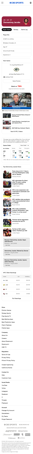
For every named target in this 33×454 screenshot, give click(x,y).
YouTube (4, 385)
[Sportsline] (23, 431)
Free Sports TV (6, 316)
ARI (7, 294)
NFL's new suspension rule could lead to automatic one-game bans (21, 191)
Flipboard (5, 403)
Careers (4, 338)
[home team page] (16, 69)
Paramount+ (5, 344)
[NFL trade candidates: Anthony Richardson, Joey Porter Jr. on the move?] (7, 212)
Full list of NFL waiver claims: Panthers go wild (19, 229)
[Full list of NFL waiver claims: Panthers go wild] (7, 232)
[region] (16, 101)
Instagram (5, 391)
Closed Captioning (7, 365)
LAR (7, 285)
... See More (7, 245)
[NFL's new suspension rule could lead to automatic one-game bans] (7, 193)
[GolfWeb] (21, 438)
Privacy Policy (6, 357)
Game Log (24, 29)
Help (3, 375)
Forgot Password (7, 419)
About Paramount (7, 341)
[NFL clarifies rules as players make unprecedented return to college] (7, 203)
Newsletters (5, 413)
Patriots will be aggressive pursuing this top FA (20, 220)
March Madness (6, 325)
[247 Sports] (11, 431)
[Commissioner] (18, 434)
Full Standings (16, 298)
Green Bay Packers (15, 74)
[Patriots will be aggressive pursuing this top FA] (7, 223)
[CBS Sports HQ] (24, 424)
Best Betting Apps (7, 319)
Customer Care (6, 378)
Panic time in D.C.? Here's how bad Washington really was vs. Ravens (20, 172)
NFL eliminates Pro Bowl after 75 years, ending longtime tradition (20, 182)
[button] (2, 2)
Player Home (7, 29)
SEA (7, 280)
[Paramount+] (7, 434)
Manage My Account (8, 410)
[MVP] (27, 434)
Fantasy (16, 29)
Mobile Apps (6, 328)
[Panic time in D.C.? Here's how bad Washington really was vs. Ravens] (7, 174)
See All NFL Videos (17, 131)
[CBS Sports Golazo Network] (16, 427)
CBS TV (4, 347)
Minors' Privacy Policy (8, 360)
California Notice (7, 368)
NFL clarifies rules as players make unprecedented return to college (21, 201)
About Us (4, 335)
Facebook (5, 394)
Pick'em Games (6, 310)
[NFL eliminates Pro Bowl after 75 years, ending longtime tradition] (7, 184)
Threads (4, 400)
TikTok (4, 388)
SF (6, 289)
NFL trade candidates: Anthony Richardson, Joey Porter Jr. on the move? (20, 210)
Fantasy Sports (6, 313)
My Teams (5, 416)
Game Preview (16, 81)
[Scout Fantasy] (12, 438)
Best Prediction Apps (8, 322)
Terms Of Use (6, 354)
